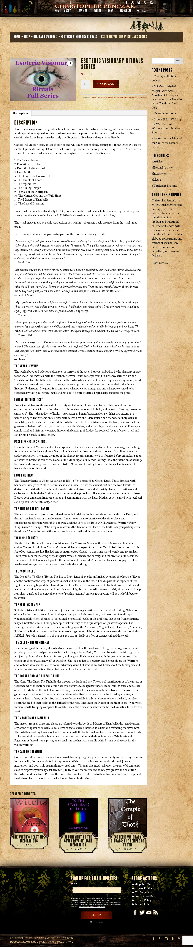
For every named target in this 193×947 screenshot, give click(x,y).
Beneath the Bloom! (166, 113)
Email (74, 883)
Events (97, 11)
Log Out (149, 896)
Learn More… (160, 263)
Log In (138, 896)
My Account (142, 892)
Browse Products (144, 888)
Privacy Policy (143, 900)
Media (157, 180)
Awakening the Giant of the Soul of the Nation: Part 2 (167, 142)
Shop (110, 11)
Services (82, 11)
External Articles (163, 168)
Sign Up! (96, 915)
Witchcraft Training (165, 186)
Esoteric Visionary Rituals (79, 36)
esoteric (143, 97)
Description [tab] (20, 113)
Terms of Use (142, 904)
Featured (132, 97)
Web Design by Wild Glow (24, 942)
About (67, 11)
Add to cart (106, 84)
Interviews (159, 174)
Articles (157, 162)
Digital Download (45, 36)
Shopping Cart (143, 884)
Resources (125, 11)
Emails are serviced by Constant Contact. (92, 907)
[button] (70, 63)
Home (58, 11)
